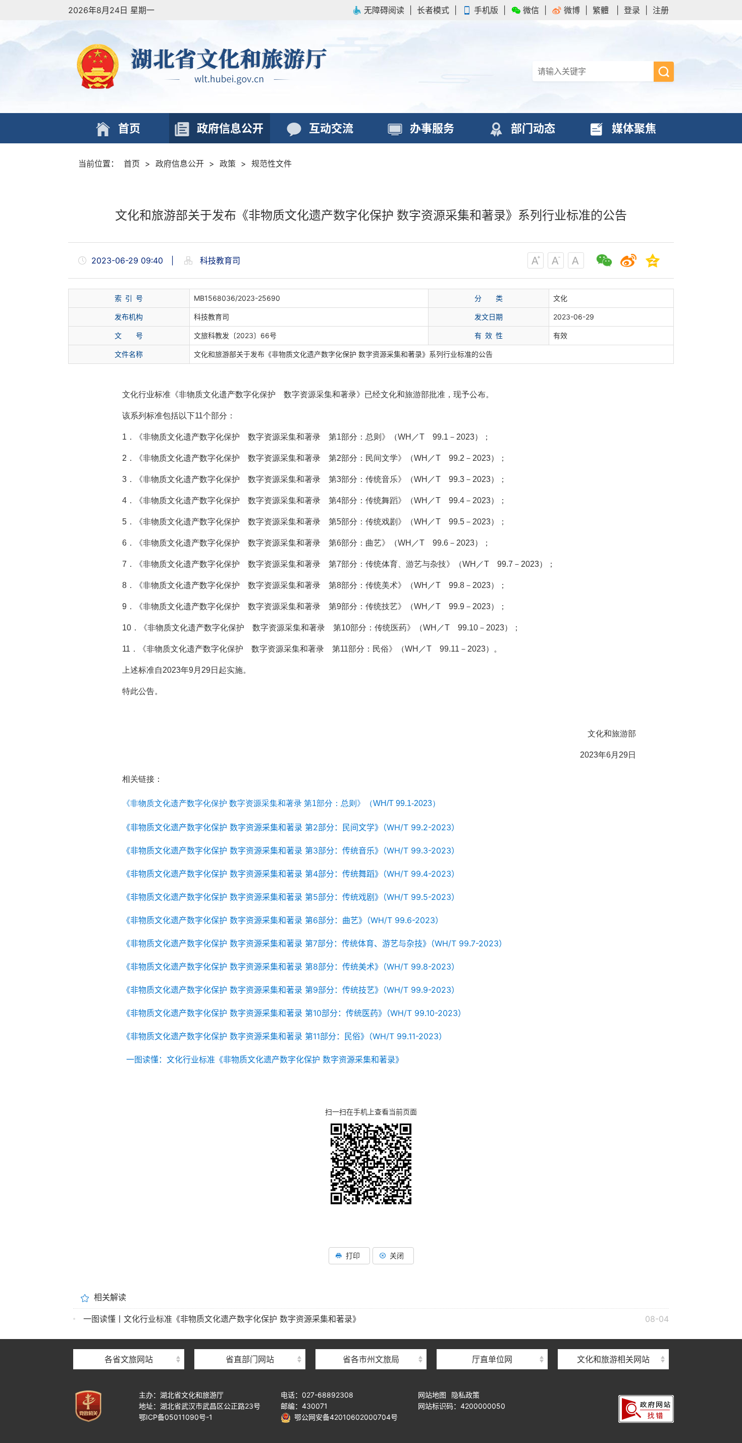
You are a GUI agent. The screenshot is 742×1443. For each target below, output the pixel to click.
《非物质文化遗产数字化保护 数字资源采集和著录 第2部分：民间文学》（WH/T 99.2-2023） (290, 827)
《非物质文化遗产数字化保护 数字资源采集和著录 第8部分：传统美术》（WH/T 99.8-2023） (290, 966)
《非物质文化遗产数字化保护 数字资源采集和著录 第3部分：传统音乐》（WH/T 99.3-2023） (292, 850)
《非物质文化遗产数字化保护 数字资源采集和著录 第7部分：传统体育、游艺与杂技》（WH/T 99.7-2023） (314, 943)
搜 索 (664, 72)
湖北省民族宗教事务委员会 (249, 1341)
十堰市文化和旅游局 (371, 1341)
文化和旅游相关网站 (613, 1359)
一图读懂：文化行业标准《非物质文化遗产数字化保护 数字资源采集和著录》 (264, 1059)
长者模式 (433, 10)
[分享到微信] (604, 260)
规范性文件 (271, 163)
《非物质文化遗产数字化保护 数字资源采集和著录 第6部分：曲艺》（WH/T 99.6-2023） (284, 920)
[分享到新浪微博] (628, 260)
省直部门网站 (250, 1359)
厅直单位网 (492, 1359)
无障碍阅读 (384, 10)
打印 (352, 1255)
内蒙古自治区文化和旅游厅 (128, 1341)
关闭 (396, 1255)
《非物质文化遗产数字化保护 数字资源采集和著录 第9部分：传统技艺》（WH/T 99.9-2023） (290, 990)
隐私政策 (465, 1395)
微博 (572, 10)
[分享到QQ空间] (653, 260)
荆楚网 (613, 1340)
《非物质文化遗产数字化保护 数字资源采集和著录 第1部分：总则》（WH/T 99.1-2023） (281, 803)
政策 (228, 163)
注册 (661, 10)
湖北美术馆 (492, 1341)
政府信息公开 (179, 163)
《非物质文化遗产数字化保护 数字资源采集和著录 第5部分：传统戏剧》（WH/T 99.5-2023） (292, 897)
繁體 (601, 10)
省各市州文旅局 (371, 1359)
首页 (132, 163)
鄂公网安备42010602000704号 (344, 1417)
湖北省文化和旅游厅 (219, 66)
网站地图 (432, 1395)
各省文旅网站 (128, 1359)
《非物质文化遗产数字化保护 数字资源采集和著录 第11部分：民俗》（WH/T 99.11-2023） (284, 1036)
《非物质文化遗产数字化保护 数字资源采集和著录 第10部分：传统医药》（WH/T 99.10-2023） (294, 1013)
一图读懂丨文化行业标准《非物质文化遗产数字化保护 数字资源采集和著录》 (221, 1319)
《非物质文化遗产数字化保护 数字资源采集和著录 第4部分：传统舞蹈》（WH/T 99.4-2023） (290, 874)
